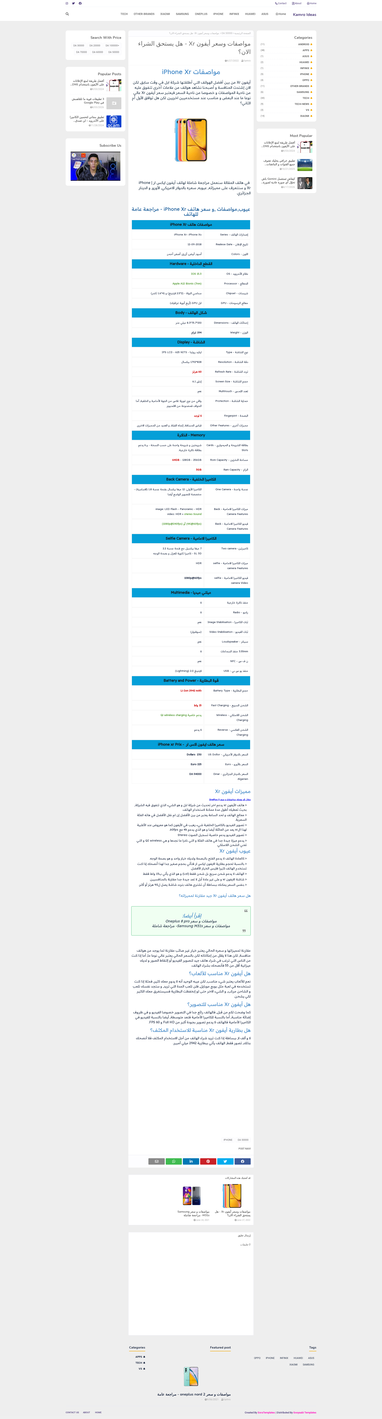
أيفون (246, 82)
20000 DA (95, 45)
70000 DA (81, 52)
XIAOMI (285, 115)
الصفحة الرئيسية (242, 33)
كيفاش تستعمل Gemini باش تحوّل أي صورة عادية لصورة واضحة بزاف (278, 180)
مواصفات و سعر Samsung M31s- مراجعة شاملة (191, 926)
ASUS (285, 56)
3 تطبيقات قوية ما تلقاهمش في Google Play (88, 100)
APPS (285, 50)
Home (313, 3)
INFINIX (285, 68)
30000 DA (78, 45)
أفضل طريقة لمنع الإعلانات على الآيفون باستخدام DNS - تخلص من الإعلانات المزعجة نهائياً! (278, 144)
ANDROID (285, 44)
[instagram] (67, 3)
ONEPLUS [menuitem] (201, 14)
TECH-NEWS (285, 104)
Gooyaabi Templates (304, 1412)
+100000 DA (112, 45)
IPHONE (285, 74)
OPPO (285, 80)
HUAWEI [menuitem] (250, 14)
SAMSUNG (285, 92)
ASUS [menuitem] (264, 14)
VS (285, 109)
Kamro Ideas (304, 14)
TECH (285, 98)
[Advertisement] (191, 1106)
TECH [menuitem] (124, 14)
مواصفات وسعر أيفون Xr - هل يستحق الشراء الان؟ (232, 1213)
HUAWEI (285, 62)
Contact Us (72, 1412)
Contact (282, 3)
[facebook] (80, 3)
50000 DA (227, 33)
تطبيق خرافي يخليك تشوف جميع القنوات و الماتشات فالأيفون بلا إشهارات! (279, 162)
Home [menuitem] (282, 14)
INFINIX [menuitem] (234, 14)
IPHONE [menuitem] (218, 14)
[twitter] (73, 3)
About (298, 3)
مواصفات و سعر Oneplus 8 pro (191, 921)
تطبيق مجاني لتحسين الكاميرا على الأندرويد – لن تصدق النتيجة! (87, 119)
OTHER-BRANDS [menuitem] (144, 14)
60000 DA (97, 52)
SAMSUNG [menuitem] (182, 14)
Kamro (247, 60)
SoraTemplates (266, 1412)
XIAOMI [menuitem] (165, 14)
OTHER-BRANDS (285, 86)
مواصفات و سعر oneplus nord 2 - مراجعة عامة (194, 1394)
